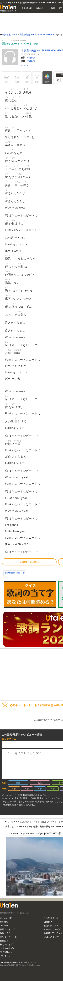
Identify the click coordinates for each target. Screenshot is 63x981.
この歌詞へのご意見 (29, 562)
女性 (40, 782)
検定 (53, 8)
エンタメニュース (8, 937)
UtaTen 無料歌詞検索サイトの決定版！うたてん (19, 962)
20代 (27, 788)
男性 (18, 782)
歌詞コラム (5, 933)
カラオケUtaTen (7, 948)
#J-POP (25, 65)
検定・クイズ (6, 944)
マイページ (5, 925)
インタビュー (6, 956)
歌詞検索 (27, 8)
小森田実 (31, 57)
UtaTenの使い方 (51, 937)
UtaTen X (48, 922)
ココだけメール (51, 918)
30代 (40, 788)
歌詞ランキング (7, 929)
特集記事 (4, 941)
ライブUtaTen (6, 952)
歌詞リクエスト (51, 925)
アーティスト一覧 (52, 929)
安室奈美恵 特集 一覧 (15, 573)
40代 (53, 788)
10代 (14, 788)
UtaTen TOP (6, 918)
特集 (41, 8)
